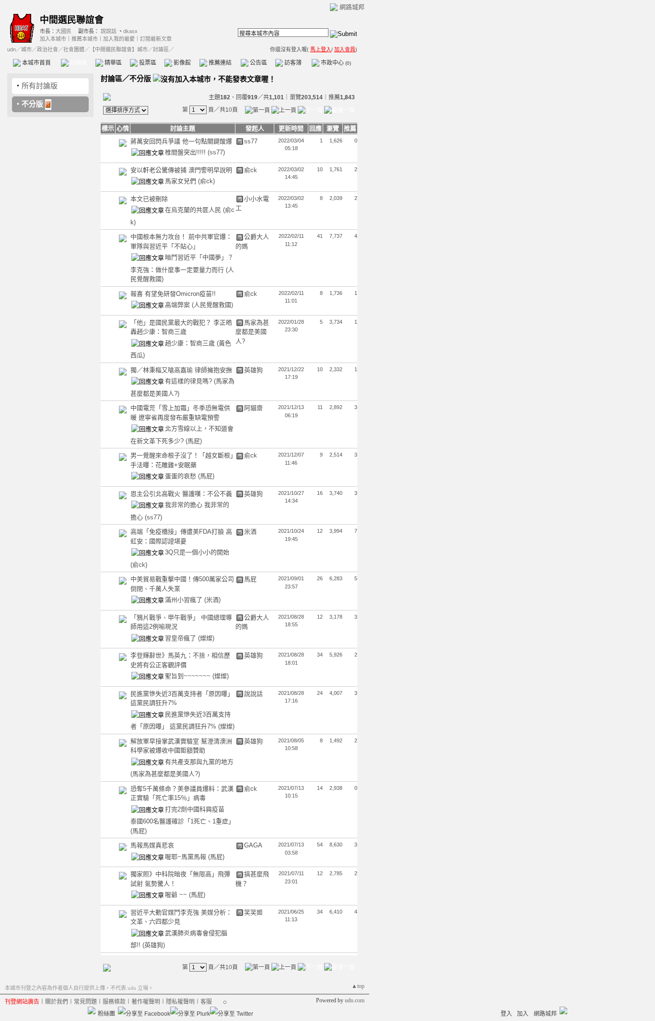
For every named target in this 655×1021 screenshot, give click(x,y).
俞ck (250, 170)
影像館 (181, 62)
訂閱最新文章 (156, 39)
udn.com (354, 1000)
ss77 (250, 141)
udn (11, 49)
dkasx (130, 31)
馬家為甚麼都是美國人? (252, 332)
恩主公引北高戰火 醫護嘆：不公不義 (181, 493)
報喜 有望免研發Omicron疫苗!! (173, 293)
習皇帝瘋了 (181, 638)
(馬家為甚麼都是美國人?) (165, 773)
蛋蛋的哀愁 (181, 476)
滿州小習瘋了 (184, 599)
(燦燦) (206, 638)
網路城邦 (351, 7)
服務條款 (114, 1001)
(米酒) (212, 599)
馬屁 (250, 579)
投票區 (147, 62)
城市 (26, 49)
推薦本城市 (84, 39)
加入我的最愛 (119, 39)
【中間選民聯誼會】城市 (119, 49)
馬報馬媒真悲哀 (152, 845)
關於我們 (56, 1001)
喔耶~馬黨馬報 (186, 856)
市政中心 (335, 62)
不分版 (32, 104)
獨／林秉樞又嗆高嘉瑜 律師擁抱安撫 (181, 370)
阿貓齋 (253, 407)
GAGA (253, 845)
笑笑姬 (253, 912)
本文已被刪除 (149, 198)
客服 (206, 1001)
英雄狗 (253, 370)
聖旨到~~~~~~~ (188, 676)
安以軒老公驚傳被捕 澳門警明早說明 (181, 170)
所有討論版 (40, 86)
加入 (522, 1013)
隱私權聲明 (180, 1001)
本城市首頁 (36, 62)
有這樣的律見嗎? (189, 381)
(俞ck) (206, 181)
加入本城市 (53, 39)
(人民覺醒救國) (212, 304)
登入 (506, 1013)
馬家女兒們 (181, 181)
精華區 (112, 62)
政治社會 (47, 49)
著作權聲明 (145, 1001)
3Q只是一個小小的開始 (197, 552)
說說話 (109, 31)
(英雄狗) (153, 945)
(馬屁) (194, 441)
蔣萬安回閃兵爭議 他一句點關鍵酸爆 (181, 141)
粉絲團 (106, 1013)
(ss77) (216, 152)
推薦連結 (219, 62)
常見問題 (85, 1001)
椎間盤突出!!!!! (186, 152)
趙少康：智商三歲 (191, 343)
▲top (357, 986)
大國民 (63, 31)
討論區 (78, 62)
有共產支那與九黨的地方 (199, 761)
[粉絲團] (91, 1010)
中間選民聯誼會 (72, 20)
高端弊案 (178, 304)
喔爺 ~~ (177, 894)
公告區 (257, 62)
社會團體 (73, 49)
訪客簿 (292, 62)
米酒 (250, 531)
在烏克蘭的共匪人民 (194, 209)
